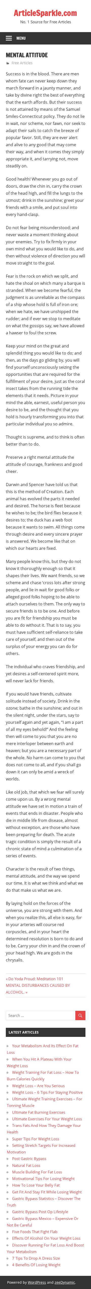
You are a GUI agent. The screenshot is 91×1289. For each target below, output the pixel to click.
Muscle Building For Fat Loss (37, 1171)
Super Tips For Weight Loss (35, 1138)
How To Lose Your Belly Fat (36, 1185)
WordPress (37, 1282)
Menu (21, 38)
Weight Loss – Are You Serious (38, 1085)
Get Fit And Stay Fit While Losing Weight (47, 1191)
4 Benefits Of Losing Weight (36, 1264)
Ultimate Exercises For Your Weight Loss (47, 1118)
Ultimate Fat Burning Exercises (38, 1112)
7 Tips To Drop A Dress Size (36, 1258)
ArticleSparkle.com (45, 13)
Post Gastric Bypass (29, 1158)
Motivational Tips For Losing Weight (43, 1178)
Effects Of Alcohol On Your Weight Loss (46, 1238)
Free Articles (22, 62)
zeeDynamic (65, 1282)
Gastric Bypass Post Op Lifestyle (40, 1211)
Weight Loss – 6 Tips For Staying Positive (47, 1092)
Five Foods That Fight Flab (34, 1231)
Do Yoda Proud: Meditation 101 (35, 978)
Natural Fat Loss (26, 1165)
